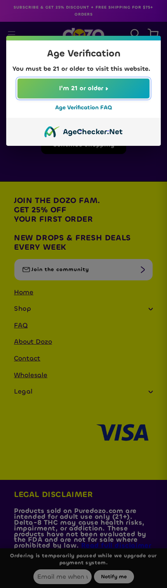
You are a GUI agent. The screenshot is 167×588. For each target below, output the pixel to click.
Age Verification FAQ (83, 107)
